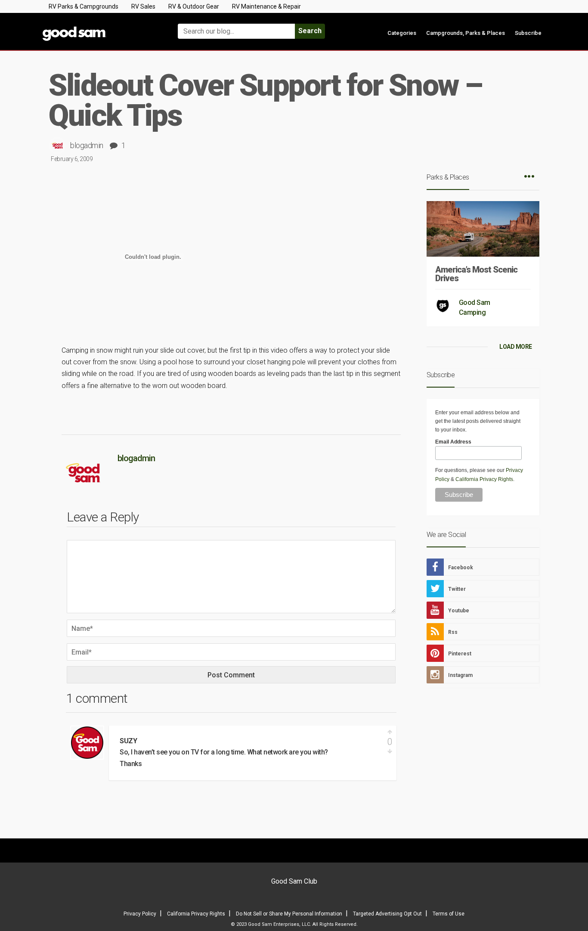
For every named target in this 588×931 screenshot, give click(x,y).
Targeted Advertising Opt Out (387, 914)
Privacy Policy (140, 914)
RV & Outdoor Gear (193, 6)
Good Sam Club (294, 881)
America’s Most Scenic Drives (476, 273)
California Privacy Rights (484, 479)
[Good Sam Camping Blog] (100, 27)
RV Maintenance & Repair (266, 6)
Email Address (453, 442)
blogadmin (86, 145)
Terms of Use (448, 914)
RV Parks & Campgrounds (83, 6)
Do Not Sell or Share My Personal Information (289, 914)
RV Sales (143, 6)
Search (310, 31)
